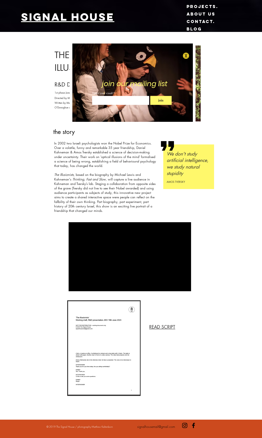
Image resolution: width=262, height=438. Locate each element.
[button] (186, 56)
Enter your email (102, 93)
